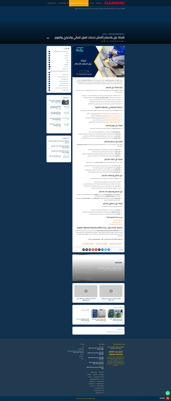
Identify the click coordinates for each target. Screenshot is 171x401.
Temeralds (88, 398)
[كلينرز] (115, 3)
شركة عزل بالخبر (117, 220)
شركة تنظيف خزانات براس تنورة (55, 156)
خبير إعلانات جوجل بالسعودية (81, 398)
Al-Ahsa (66, 58)
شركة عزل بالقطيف (116, 222)
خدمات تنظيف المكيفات (63, 81)
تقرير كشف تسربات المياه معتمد (99, 377)
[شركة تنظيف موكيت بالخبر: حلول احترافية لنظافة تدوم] (65, 114)
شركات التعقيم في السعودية (94, 379)
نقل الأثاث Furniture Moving (114, 120)
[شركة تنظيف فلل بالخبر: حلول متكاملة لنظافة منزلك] (65, 119)
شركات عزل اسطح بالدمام (115, 244)
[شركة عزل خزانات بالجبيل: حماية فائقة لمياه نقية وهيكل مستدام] (98, 313)
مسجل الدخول (114, 332)
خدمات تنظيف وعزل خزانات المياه (61, 87)
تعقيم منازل (89, 374)
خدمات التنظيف (99, 3)
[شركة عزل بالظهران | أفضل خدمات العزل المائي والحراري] (81, 313)
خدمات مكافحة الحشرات (51, 3)
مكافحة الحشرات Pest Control (114, 116)
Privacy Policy (81, 349)
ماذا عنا (82, 358)
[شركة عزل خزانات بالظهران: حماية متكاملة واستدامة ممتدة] (115, 313)
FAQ (83, 347)
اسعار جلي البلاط (101, 372)
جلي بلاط (102, 379)
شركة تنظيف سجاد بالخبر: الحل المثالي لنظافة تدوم (55, 124)
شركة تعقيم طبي (92, 381)
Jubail (67, 62)
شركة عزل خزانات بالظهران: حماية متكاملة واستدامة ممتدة (116, 319)
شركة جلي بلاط (92, 386)
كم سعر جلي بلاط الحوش (100, 392)
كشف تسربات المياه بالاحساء (99, 388)
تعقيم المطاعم (101, 374)
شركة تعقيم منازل (91, 383)
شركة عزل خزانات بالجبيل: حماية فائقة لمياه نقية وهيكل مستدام (99, 319)
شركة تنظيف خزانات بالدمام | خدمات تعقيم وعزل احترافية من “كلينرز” (60, 151)
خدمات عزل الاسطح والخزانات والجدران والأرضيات (79, 3)
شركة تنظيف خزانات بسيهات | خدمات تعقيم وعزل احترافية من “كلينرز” (60, 146)
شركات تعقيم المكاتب (100, 381)
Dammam (104, 34)
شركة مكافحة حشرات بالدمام (114, 224)
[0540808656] (168, 398)
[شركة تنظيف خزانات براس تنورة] (65, 157)
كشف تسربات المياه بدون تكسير (99, 390)
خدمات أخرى (91, 3)
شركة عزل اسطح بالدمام (101, 244)
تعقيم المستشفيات (94, 372)
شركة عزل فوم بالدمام (88, 244)
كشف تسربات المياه (64, 83)
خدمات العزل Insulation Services (113, 118)
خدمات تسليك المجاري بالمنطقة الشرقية (60, 51)
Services (118, 8)
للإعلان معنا (93, 398)
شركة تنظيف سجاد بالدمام (111, 267)
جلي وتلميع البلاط (65, 79)
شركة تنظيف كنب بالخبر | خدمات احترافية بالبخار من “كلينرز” (55, 101)
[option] (98, 267)
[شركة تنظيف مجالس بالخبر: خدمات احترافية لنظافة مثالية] (65, 108)
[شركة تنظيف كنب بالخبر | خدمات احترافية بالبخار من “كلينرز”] (65, 102)
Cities (67, 53)
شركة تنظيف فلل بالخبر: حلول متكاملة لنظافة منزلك (55, 118)
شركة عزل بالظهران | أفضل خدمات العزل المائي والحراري (82, 319)
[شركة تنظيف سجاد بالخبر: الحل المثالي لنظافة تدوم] (65, 125)
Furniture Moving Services (63, 3)
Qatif (67, 60)
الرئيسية (122, 8)
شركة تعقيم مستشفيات (100, 383)
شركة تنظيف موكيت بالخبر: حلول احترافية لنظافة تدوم (56, 112)
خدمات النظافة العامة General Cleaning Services (110, 114)
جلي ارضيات (90, 377)
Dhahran (66, 64)
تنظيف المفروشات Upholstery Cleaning (112, 122)
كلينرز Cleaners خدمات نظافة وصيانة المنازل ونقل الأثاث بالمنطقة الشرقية (75, 351)
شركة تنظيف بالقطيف (100, 386)
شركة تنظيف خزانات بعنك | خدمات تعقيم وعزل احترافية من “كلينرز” (59, 141)
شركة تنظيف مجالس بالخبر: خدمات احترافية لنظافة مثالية (55, 107)
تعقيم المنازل (95, 374)
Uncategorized (65, 74)
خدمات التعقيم (65, 90)
